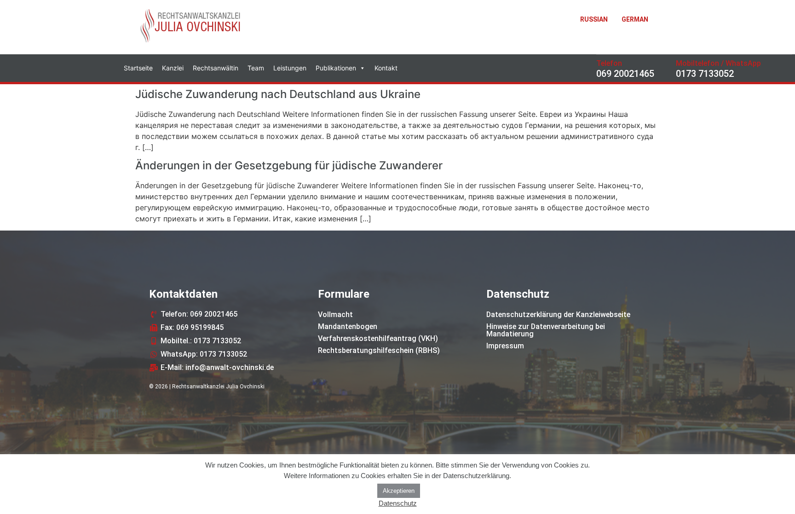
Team (256, 68)
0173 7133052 (705, 73)
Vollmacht (335, 314)
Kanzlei (173, 68)
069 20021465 (625, 73)
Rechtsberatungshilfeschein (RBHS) (379, 350)
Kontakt (386, 68)
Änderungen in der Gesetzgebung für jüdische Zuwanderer (289, 165)
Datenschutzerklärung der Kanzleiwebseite (558, 314)
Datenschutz (398, 503)
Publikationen (336, 68)
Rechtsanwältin (215, 68)
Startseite (138, 68)
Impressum (505, 345)
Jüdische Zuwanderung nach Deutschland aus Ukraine (278, 94)
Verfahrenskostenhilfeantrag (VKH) (378, 338)
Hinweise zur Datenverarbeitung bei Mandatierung (545, 330)
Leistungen (289, 68)
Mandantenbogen (347, 326)
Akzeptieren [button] (399, 490)
